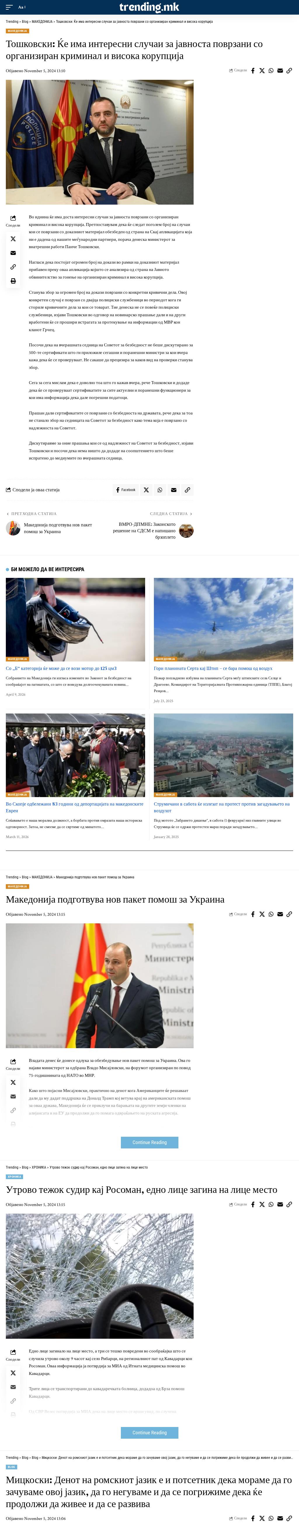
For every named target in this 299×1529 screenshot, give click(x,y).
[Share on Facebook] (253, 70)
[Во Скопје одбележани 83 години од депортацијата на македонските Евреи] (75, 755)
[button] (11, 7)
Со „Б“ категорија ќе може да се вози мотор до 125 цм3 (61, 668)
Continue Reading (150, 1142)
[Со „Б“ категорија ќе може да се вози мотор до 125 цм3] (75, 619)
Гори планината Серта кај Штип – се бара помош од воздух (213, 668)
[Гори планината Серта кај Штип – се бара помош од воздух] (223, 619)
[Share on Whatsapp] (271, 70)
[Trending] (149, 7)
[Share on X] (262, 70)
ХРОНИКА (14, 1176)
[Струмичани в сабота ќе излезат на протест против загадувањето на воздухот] (223, 755)
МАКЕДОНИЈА (17, 30)
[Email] (280, 70)
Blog (11, 1466)
